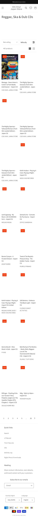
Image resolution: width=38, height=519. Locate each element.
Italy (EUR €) (11, 500)
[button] (2, 8)
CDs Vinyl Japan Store (21, 515)
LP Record (7, 438)
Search (6, 433)
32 (31, 418)
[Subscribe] (31, 485)
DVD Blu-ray (8, 453)
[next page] (34, 418)
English (26, 500)
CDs (5, 448)
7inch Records (9, 443)
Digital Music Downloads (12, 457)
